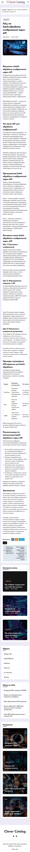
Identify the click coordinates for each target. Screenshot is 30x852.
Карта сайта (15, 849)
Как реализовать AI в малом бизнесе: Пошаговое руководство (14, 635)
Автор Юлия (6, 37)
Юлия (7, 589)
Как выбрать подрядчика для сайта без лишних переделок (15, 586)
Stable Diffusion (8, 659)
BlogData (10, 846)
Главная (4, 9)
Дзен (5, 543)
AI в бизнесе (8, 672)
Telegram (21, 539)
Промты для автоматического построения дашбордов (13, 696)
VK (12, 539)
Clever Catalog (15, 831)
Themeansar (18, 846)
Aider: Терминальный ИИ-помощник (15, 701)
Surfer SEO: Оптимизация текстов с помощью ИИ (14, 715)
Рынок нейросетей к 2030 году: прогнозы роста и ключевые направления (14, 708)
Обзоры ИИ (8, 654)
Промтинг (7, 663)
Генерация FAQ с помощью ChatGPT (15, 690)
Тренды (6, 677)
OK (16, 539)
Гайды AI (10, 9)
